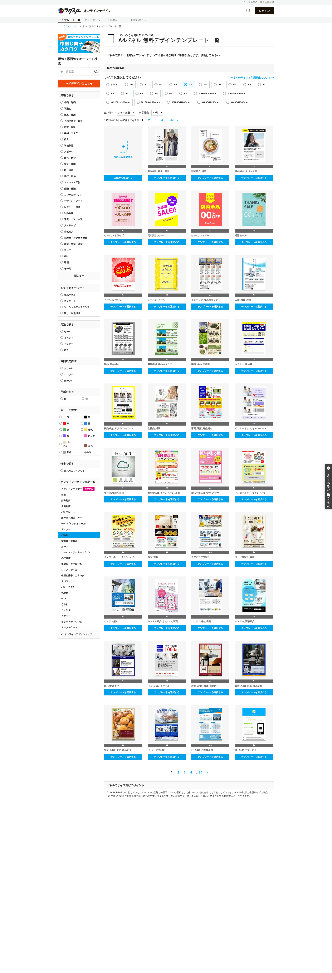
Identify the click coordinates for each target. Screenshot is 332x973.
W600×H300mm (239, 102)
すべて (114, 84)
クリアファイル (69, 569)
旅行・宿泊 (70, 176)
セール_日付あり (112, 300)
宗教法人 (68, 231)
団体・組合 (70, 157)
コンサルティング (73, 194)
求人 (66, 350)
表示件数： (145, 112)
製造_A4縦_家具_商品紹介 (205, 685)
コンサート (70, 301)
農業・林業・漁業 (73, 244)
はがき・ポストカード (72, 517)
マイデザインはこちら (79, 83)
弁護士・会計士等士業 (75, 237)
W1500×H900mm (150, 102)
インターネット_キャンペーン (250, 428)
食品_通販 (153, 557)
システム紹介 (111, 621)
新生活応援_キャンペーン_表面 (164, 492)
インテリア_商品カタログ (204, 300)
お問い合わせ (139, 20)
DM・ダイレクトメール (73, 523)
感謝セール (241, 235)
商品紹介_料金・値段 (159, 171)
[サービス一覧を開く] (248, 11)
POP (63, 598)
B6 (170, 93)
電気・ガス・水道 (73, 219)
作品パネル (70, 295)
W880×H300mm (207, 93)
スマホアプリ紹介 (200, 557)
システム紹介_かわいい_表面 (163, 621)
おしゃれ (68, 368)
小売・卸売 (70, 102)
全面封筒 (66, 506)
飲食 (66, 139)
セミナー (68, 344)
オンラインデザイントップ (78, 634)
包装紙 (64, 592)
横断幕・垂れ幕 (69, 541)
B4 (141, 93)
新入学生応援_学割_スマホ (205, 492)
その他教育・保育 (73, 121)
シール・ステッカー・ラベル (76, 552)
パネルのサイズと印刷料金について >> (252, 77)
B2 (112, 93)
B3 (126, 93)
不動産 (67, 108)
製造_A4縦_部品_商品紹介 (248, 685)
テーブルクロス (69, 627)
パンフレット (68, 512)
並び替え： (110, 112)
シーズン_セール (156, 300)
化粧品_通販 (154, 428)
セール (67, 331)
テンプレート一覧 (69, 20)
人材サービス (71, 225)
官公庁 (67, 250)
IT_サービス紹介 (156, 750)
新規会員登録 (267, 2)
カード (64, 546)
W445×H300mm (236, 93)
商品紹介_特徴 (198, 171)
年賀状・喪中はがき (71, 564)
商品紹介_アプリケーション (118, 428)
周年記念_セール (156, 235)
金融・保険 (70, 188)
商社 (66, 256)
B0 (249, 84)
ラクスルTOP (250, 2)
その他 (67, 268)
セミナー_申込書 (243, 364)
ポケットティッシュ (71, 621)
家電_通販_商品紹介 (201, 428)
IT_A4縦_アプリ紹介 (245, 750)
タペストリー (68, 581)
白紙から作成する (123, 177)
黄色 (90, 429)
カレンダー (67, 610)
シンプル (68, 374)
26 (171, 120)
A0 (131, 84)
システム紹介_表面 (201, 621)
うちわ (64, 604)
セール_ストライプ (114, 235)
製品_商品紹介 (111, 364)
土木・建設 (70, 114)
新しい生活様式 (72, 313)
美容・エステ (71, 133)
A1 (145, 84)
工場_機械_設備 (243, 300)
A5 (205, 84)
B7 (185, 93)
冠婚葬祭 (68, 213)
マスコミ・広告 (72, 182)
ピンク (91, 436)
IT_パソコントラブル (159, 685)
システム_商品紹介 (245, 621)
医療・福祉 (70, 127)
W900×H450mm (210, 102)
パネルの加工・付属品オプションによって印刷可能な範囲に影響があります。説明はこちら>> (163, 55)
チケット (66, 616)
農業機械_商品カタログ (160, 364)
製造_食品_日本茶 (200, 364)
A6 (219, 84)
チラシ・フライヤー (77, 488)
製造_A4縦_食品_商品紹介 (117, 750)
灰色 (69, 452)
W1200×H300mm (120, 102)
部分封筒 (66, 500)
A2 (160, 84)
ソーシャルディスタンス (77, 307)
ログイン (264, 10)
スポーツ (68, 151)
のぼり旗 (66, 558)
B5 (156, 93)
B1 (263, 84)
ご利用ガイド (116, 20)
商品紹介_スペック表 (246, 171)
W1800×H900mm (181, 102)
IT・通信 (68, 170)
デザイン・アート (73, 201)
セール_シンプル (200, 235)
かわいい (68, 380)
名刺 (63, 494)
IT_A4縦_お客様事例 (202, 750)
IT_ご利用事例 (111, 685)
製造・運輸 (70, 164)
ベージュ (67, 444)
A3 (175, 84)
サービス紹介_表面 (114, 492)
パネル (64, 535)
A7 (234, 84)
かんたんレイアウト (74, 470)
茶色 (90, 446)
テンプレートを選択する (166, 177)
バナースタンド (69, 587)
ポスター (66, 529)
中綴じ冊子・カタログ (72, 575)
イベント (68, 337)
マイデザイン (93, 20)
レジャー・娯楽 (72, 207)
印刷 (66, 262)
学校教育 (68, 145)
